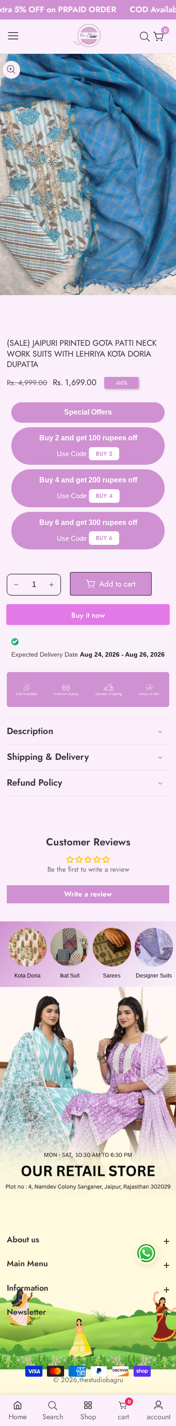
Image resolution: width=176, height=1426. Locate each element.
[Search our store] (146, 36)
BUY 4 (104, 495)
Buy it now (88, 615)
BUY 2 (104, 453)
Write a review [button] (88, 894)
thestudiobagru (101, 1380)
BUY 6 (104, 538)
